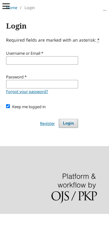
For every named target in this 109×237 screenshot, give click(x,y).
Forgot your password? (27, 91)
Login (68, 123)
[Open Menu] (6, 6)
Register (47, 123)
